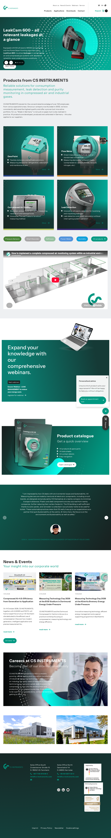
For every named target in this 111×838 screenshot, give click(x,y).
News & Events (65, 5)
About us (56, 5)
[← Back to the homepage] (15, 766)
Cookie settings (72, 828)
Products (48, 11)
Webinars (75, 5)
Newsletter (59, 828)
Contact (81, 11)
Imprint (35, 828)
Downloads (71, 11)
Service (82, 5)
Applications (59, 11)
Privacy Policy (46, 828)
